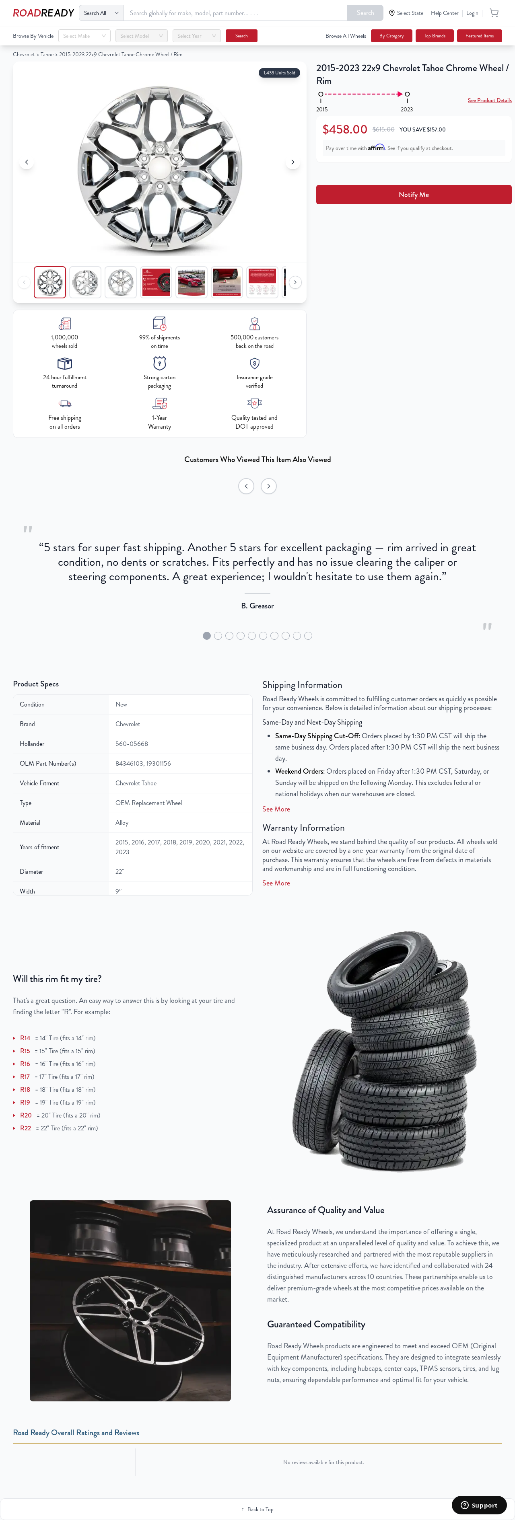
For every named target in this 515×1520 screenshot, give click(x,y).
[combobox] (81, 36)
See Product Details (490, 100)
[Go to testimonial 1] (207, 636)
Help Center (445, 13)
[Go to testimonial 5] (252, 636)
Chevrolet (24, 54)
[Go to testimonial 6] (263, 636)
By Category (391, 35)
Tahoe (47, 54)
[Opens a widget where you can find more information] (479, 1506)
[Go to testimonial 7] (274, 636)
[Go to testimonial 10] (308, 636)
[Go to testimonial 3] (229, 636)
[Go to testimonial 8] (286, 636)
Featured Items (480, 35)
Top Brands (434, 35)
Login (472, 13)
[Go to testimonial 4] (241, 636)
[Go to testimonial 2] (218, 636)
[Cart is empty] (494, 13)
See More (276, 809)
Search (365, 12)
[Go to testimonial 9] (297, 636)
